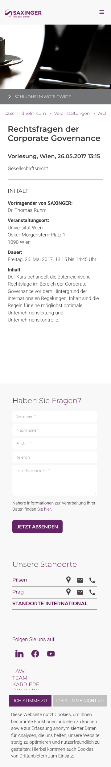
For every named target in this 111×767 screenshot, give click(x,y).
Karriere (25, 685)
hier (47, 509)
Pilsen (19, 580)
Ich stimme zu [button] (30, 700)
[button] (102, 736)
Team (19, 678)
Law (18, 671)
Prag (18, 592)
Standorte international (50, 604)
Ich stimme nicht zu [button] (80, 700)
